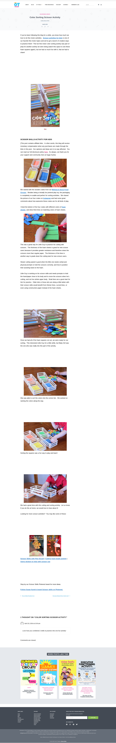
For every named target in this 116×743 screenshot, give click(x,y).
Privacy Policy (63, 741)
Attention (65, 687)
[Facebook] (66, 724)
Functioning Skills (37, 720)
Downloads (52, 717)
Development (69, 687)
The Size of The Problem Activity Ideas (86, 696)
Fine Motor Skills (37, 719)
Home (19, 713)
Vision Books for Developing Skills (68, 693)
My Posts (51, 716)
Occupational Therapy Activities (87, 691)
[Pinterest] (73, 724)
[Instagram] (70, 724)
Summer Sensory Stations (48, 693)
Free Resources (49, 4)
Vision (35, 724)
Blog (32, 4)
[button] (42, 26)
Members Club (75, 4)
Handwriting (36, 721)
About (27, 4)
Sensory (29, 687)
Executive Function (37, 717)
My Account (52, 713)
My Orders (52, 715)
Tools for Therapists (37, 713)
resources (69, 690)
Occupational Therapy (45, 14)
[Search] (93, 4)
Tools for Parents (37, 716)
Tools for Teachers (37, 715)
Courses (65, 4)
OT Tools (38, 4)
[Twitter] (76, 724)
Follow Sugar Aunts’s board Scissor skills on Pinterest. (41, 589)
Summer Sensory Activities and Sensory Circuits (29, 691)
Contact (19, 721)
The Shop (58, 4)
